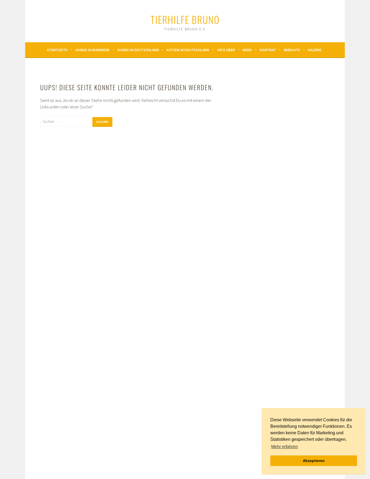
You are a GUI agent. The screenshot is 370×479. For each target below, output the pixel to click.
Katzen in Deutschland (188, 49)
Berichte (292, 49)
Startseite (57, 49)
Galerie (314, 49)
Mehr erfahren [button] (284, 446)
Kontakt (268, 49)
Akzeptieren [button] (314, 460)
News (247, 49)
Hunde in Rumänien (92, 49)
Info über (226, 49)
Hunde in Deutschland (138, 49)
